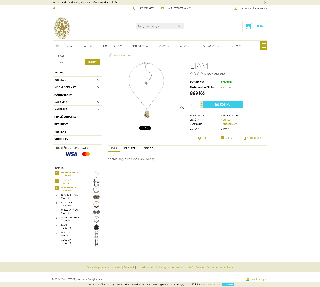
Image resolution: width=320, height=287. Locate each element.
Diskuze (148, 148)
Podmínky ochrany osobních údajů (174, 267)
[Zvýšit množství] (201, 103)
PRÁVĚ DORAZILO (209, 46)
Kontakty (116, 267)
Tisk (204, 137)
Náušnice (184, 46)
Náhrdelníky (140, 46)
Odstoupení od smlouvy (220, 267)
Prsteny (60, 131)
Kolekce (88, 46)
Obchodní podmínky (98, 267)
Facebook (129, 267)
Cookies (200, 267)
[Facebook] (54, 8)
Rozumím (228, 284)
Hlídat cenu (256, 137)
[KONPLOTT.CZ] (62, 28)
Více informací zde (210, 284)
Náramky (163, 46)
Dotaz (229, 137)
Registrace (261, 8)
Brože (70, 46)
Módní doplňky (113, 46)
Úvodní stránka (57, 46)
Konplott (227, 120)
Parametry (130, 148)
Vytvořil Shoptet (258, 279)
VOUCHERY (61, 138)
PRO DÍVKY (235, 46)
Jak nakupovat (145, 267)
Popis (114, 148)
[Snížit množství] (201, 106)
